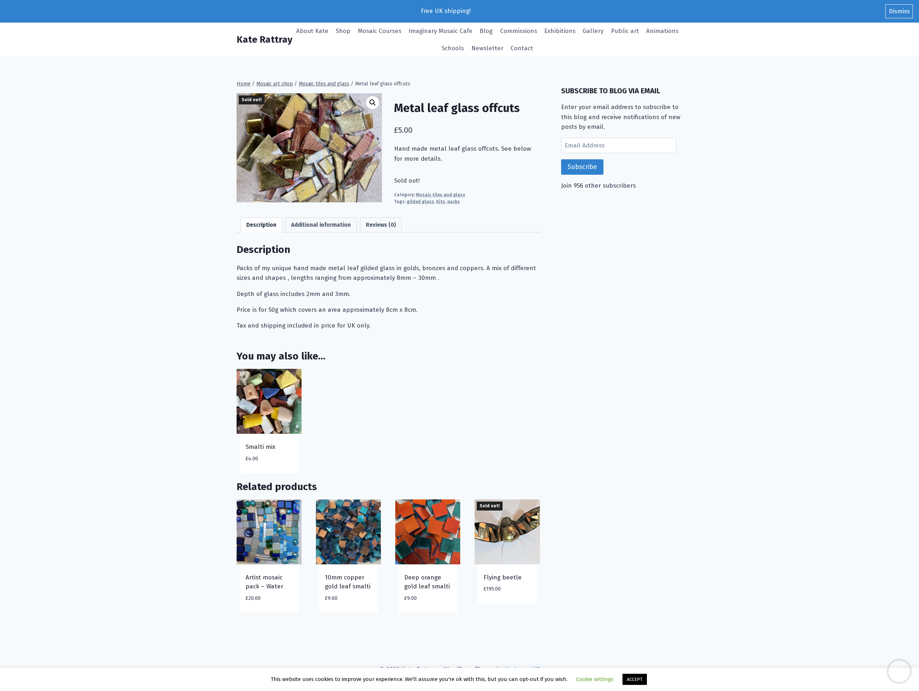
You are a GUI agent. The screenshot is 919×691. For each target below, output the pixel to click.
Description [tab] (261, 225)
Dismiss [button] (899, 11)
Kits (440, 201)
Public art (625, 31)
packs (453, 201)
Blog (486, 31)
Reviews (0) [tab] (381, 225)
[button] (372, 102)
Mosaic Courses (379, 31)
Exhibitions (559, 31)
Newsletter (487, 48)
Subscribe (582, 167)
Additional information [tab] (321, 225)
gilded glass (420, 201)
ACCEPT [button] (635, 679)
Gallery (593, 31)
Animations (662, 31)
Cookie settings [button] (595, 679)
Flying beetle (503, 577)
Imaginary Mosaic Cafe (440, 31)
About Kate (312, 31)
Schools (453, 48)
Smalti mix (260, 447)
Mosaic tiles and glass (440, 194)
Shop (343, 31)
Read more (498, 610)
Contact (521, 48)
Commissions (518, 31)
